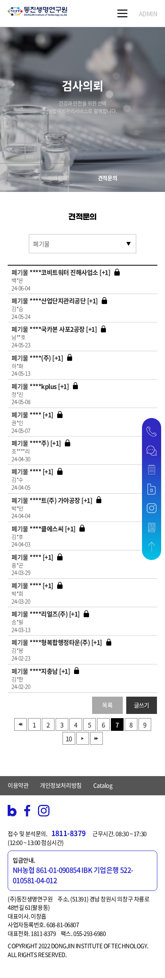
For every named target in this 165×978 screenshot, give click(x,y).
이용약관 (18, 785)
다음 (82, 738)
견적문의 (107, 177)
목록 (107, 705)
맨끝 (96, 738)
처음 (20, 724)
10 (69, 738)
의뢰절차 (57, 177)
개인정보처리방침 (60, 785)
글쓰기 (141, 705)
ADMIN (148, 13)
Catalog (102, 785)
